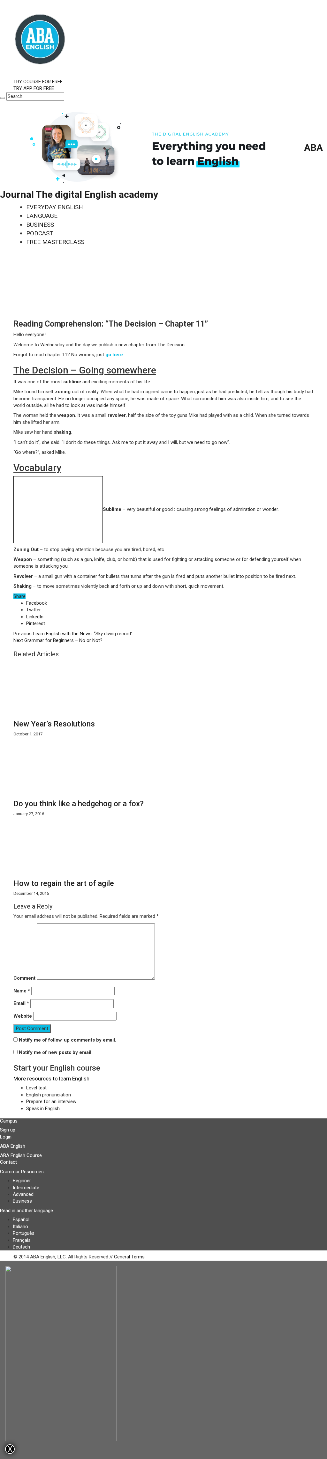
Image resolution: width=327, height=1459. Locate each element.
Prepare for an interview (51, 1101)
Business (22, 1201)
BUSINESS (40, 224)
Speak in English (43, 1108)
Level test (36, 1088)
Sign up (7, 1130)
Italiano (20, 1226)
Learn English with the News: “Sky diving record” (73, 634)
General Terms (129, 1257)
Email (21, 1003)
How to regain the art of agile (63, 883)
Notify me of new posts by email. (56, 1052)
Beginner (22, 1180)
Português (23, 1233)
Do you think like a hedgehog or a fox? (78, 803)
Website (22, 1016)
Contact (8, 1162)
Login (5, 1137)
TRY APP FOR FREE (33, 88)
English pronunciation (48, 1095)
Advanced (23, 1194)
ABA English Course (21, 1155)
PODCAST (39, 233)
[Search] (2, 98)
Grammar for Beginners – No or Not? (58, 640)
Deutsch (21, 1247)
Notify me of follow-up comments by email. (67, 1040)
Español (21, 1219)
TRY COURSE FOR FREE (38, 82)
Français (22, 1240)
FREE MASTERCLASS (55, 242)
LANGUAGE (41, 215)
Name (21, 991)
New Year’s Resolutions (54, 723)
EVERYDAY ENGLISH (54, 207)
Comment (24, 978)
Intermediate (26, 1187)
